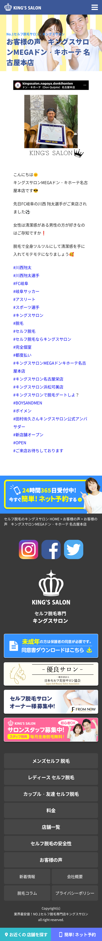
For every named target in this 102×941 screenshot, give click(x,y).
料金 (51, 810)
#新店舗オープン (28, 434)
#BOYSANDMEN (27, 403)
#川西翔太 (22, 267)
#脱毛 (18, 323)
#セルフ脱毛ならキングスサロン (42, 339)
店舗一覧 (51, 826)
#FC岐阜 (20, 283)
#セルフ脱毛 (24, 331)
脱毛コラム (27, 893)
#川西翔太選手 (26, 275)
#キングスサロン (28, 315)
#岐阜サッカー (26, 291)
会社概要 (75, 876)
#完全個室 (22, 347)
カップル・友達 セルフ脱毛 (51, 793)
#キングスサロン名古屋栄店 (38, 379)
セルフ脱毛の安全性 (51, 843)
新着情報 (27, 876)
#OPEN (19, 442)
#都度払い (22, 355)
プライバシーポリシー (74, 893)
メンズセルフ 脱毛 (51, 760)
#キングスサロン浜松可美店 (38, 387)
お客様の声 (51, 859)
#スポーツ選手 (26, 307)
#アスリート (24, 299)
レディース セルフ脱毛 (51, 777)
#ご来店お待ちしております (38, 450)
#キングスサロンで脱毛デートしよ (44, 395)
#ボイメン (22, 411)
